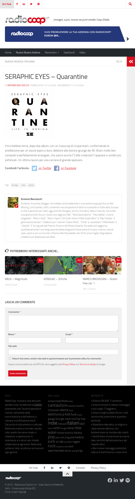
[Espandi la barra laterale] (131, 62)
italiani (31, 185)
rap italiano (68, 442)
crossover (53, 410)
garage (51, 418)
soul (70, 446)
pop (51, 436)
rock (51, 445)
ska (66, 446)
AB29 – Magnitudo (16, 279)
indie (23, 185)
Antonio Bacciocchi (18, 85)
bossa (70, 401)
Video (82, 52)
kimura (50, 428)
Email (69, 334)
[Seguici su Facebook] (110, 480)
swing (74, 451)
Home (8, 52)
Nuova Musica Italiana (28, 52)
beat (58, 401)
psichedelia (77, 437)
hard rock (70, 418)
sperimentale (56, 450)
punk (51, 441)
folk (67, 414)
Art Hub (6, 4)
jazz (82, 423)
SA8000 (38, 404)
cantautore (58, 405)
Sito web (12, 346)
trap (80, 450)
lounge (63, 428)
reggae (76, 441)
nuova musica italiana (69, 432)
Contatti (80, 467)
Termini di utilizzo (88, 364)
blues (64, 401)
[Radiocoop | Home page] (27, 20)
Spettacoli (69, 52)
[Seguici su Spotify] (127, 480)
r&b (56, 442)
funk (74, 414)
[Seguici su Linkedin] (116, 480)
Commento (14, 312)
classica (72, 405)
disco (71, 410)
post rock (59, 437)
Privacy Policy (68, 364)
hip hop (81, 418)
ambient (52, 401)
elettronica (56, 414)
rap (61, 441)
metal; (70, 428)
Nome (12, 334)
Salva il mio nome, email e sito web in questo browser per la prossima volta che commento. (56, 358)
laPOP (57, 428)
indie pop (62, 423)
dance (64, 410)
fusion (79, 415)
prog (67, 437)
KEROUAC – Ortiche (55, 279)
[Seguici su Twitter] (122, 480)
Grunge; (15, 185)
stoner (68, 450)
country (80, 405)
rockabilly (60, 446)
